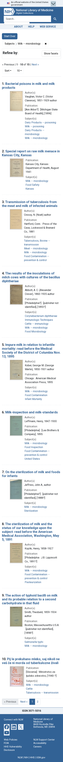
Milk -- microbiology (36, 138)
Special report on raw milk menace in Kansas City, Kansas (31, 153)
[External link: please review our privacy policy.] (7, 726)
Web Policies (10, 739)
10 (20, 70)
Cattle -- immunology (36, 323)
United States (32, 458)
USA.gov (40, 757)
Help (31, 26)
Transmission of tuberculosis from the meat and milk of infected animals (30, 204)
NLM (20, 757)
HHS (32, 757)
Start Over (9, 36)
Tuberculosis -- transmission (42, 692)
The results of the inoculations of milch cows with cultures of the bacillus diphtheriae (31, 277)
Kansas (30, 188)
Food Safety (32, 184)
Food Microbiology (35, 331)
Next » (35, 64)
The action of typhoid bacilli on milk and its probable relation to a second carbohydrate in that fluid (30, 599)
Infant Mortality (33, 399)
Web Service (48, 26)
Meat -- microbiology (36, 248)
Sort (7, 70)
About (18, 26)
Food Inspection (34, 447)
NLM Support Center (44, 739)
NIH (26, 757)
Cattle (29, 688)
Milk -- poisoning (34, 126)
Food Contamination (36, 395)
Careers (37, 746)
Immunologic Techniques (39, 319)
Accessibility (39, 743)
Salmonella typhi (34, 641)
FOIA (6, 743)
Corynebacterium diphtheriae (41, 316)
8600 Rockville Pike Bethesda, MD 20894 (44, 725)
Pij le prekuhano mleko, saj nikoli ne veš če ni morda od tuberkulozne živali (31, 661)
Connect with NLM (13, 719)
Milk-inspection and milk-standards (31, 412)
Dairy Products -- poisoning (40, 122)
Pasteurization (33, 582)
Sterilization (31, 510)
